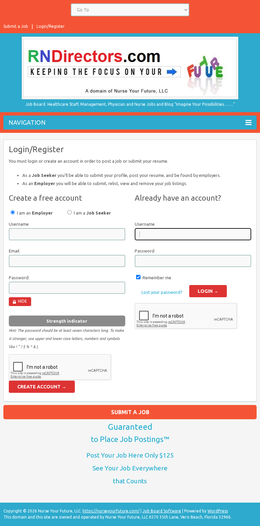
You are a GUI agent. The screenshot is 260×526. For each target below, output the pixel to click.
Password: (19, 277)
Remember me (157, 277)
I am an (34, 212)
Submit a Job (15, 26)
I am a (92, 212)
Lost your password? (162, 292)
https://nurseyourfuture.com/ (111, 511)
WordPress (218, 511)
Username (19, 224)
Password (144, 250)
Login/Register (51, 26)
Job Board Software (162, 511)
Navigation (27, 122)
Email (14, 250)
